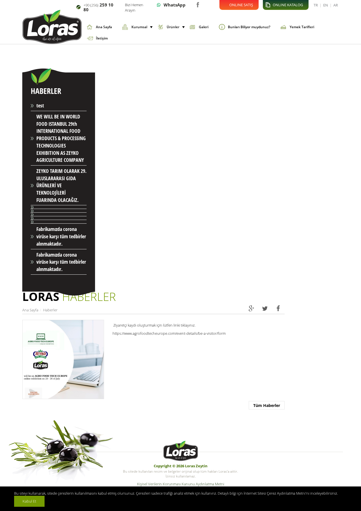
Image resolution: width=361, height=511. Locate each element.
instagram (206, 4)
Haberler (50, 309)
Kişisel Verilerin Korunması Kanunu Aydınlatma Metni (180, 483)
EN (325, 5)
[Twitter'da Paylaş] (264, 308)
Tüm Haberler (266, 405)
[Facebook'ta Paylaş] (278, 308)
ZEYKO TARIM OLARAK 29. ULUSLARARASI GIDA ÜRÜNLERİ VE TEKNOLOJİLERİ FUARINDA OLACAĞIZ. (61, 185)
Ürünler (173, 27)
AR (335, 5)
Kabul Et (29, 501)
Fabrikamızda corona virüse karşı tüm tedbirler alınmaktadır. (61, 236)
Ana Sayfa (104, 27)
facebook (197, 4)
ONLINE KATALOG (288, 4)
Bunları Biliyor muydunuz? (249, 27)
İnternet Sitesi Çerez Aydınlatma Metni (274, 493)
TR (316, 5)
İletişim (102, 38)
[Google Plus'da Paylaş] (251, 308)
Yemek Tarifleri (302, 27)
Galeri (203, 27)
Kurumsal (139, 27)
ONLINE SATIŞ (241, 4)
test (40, 105)
